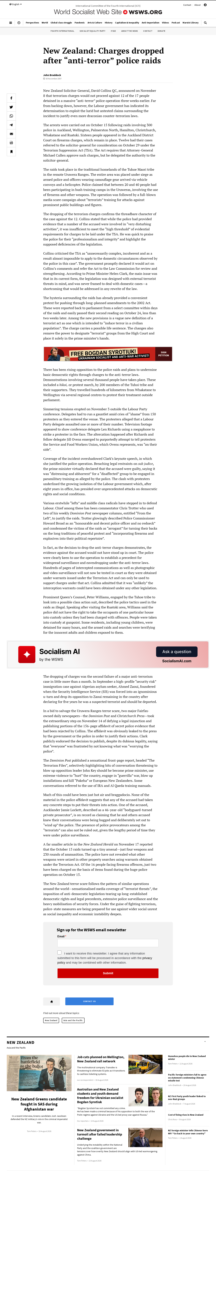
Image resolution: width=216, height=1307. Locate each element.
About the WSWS (129, 31)
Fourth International (62, 31)
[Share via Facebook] (11, 98)
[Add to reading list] (11, 151)
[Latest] (19, 24)
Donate (161, 31)
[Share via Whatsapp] (11, 116)
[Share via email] (11, 133)
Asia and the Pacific (73, 1020)
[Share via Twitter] (11, 107)
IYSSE (113, 31)
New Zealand (51, 1020)
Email (60, 936)
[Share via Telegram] (11, 124)
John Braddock (52, 75)
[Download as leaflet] (11, 142)
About (197, 4)
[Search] (205, 24)
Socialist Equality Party (92, 31)
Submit (108, 973)
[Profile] (205, 5)
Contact (187, 4)
